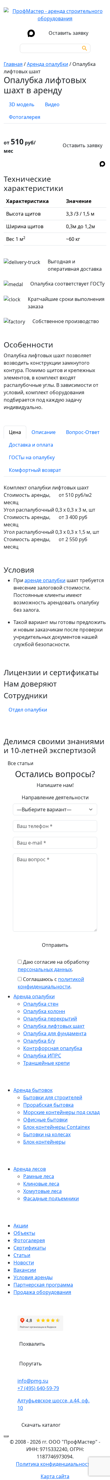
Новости (23, 1262)
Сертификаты (29, 1247)
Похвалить (32, 1343)
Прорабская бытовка (48, 1104)
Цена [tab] (15, 432)
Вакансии (24, 1270)
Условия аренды (33, 1277)
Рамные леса (38, 1176)
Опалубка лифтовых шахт (54, 1026)
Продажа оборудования (42, 1292)
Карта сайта (55, 1476)
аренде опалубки (44, 580)
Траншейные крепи (46, 1063)
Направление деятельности (55, 797)
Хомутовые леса (42, 1191)
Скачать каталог (41, 1424)
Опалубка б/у (39, 1040)
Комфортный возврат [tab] (35, 470)
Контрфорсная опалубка (52, 1048)
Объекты (24, 1233)
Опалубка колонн (44, 1011)
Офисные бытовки (45, 1119)
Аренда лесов (29, 1169)
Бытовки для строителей (52, 1097)
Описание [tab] (43, 432)
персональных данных (45, 969)
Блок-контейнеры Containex (56, 1127)
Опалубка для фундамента (54, 1033)
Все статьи (20, 763)
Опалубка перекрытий (50, 1018)
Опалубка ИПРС (42, 1055)
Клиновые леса (41, 1183)
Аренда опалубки (34, 996)
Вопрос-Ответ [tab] (83, 432)
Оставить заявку (82, 145)
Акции (20, 1225)
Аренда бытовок (33, 1090)
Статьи (21, 1255)
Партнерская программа (43, 1284)
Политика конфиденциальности (54, 1464)
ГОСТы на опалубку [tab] (32, 457)
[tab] (22, 104)
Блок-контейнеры (44, 1141)
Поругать (30, 1363)
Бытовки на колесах (47, 1134)
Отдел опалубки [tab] (28, 709)
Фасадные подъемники (51, 1198)
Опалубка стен (40, 1003)
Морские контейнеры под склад (61, 1112)
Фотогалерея (29, 1240)
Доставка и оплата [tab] (31, 444)
